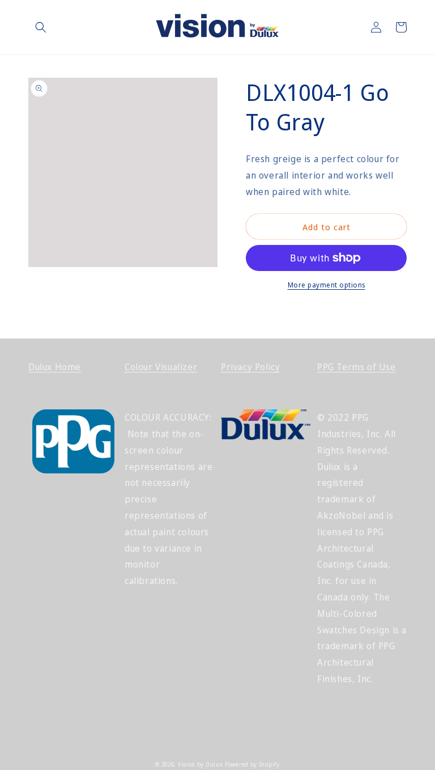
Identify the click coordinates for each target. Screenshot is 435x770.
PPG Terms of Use (356, 367)
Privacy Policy (250, 367)
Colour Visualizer (161, 367)
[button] (40, 27)
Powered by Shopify (252, 764)
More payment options (326, 285)
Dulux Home (54, 367)
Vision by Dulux (200, 764)
